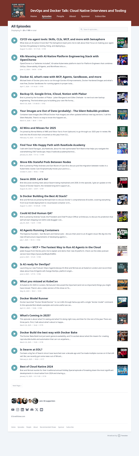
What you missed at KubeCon (39, 281)
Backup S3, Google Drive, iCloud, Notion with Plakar (53, 94)
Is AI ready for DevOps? (35, 264)
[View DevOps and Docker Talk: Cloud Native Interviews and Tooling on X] (36, 409)
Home (33, 16)
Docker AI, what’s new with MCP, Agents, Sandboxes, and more (60, 76)
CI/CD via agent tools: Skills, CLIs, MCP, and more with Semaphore (62, 39)
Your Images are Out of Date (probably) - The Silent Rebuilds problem (64, 111)
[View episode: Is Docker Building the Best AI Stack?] (122, 199)
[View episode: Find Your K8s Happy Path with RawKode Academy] (122, 148)
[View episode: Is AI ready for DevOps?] (122, 268)
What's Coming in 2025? (35, 315)
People (60, 16)
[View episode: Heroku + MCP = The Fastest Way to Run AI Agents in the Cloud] (122, 250)
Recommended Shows (48, 427)
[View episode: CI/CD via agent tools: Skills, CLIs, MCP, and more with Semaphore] (122, 42)
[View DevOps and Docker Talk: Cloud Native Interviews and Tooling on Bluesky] (27, 409)
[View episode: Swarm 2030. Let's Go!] (122, 182)
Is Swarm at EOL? (31, 349)
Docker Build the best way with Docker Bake (48, 332)
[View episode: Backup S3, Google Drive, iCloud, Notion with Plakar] (122, 97)
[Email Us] (41, 409)
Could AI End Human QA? (36, 213)
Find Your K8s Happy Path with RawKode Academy (52, 145)
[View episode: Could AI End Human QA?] (122, 216)
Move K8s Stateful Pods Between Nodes (45, 162)
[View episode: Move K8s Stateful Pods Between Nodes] (122, 165)
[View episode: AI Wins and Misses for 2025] (122, 131)
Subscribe (100, 16)
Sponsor (85, 16)
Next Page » (17, 386)
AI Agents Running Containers (39, 230)
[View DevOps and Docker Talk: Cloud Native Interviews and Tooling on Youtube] (12, 409)
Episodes (46, 16)
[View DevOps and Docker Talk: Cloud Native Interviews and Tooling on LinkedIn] (22, 409)
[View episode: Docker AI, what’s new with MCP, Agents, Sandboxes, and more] (122, 80)
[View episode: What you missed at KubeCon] (122, 285)
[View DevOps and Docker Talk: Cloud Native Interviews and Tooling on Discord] (31, 409)
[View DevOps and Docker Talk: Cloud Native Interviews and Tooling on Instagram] (17, 409)
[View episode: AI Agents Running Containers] (122, 233)
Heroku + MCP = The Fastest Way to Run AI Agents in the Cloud (60, 247)
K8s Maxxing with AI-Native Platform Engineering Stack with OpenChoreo (59, 57)
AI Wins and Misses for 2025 (38, 128)
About (72, 16)
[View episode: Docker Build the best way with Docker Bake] (122, 336)
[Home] (18, 10)
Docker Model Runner (34, 298)
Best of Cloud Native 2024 (36, 366)
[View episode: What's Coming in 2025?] (122, 319)
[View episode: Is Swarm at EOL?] (122, 353)
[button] (14, 40)
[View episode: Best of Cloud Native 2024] (122, 370)
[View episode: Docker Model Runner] (122, 302)
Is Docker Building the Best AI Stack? (43, 196)
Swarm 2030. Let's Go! (34, 179)
